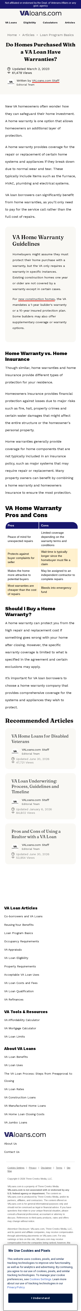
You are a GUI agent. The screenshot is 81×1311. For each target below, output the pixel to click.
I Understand (40, 1298)
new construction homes (36, 299)
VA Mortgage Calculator (20, 1028)
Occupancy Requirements (21, 941)
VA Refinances (13, 999)
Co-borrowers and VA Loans (23, 916)
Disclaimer (46, 1168)
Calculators (50, 22)
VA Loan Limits (14, 1036)
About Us (10, 1143)
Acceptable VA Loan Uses (21, 974)
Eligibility (29, 22)
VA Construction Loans (20, 1097)
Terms (59, 1168)
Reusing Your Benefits (19, 924)
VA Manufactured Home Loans (25, 1105)
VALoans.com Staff (45, 80)
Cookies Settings (16, 1168)
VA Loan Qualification (19, 991)
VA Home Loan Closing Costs (24, 1114)
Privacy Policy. (16, 1287)
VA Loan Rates (14, 1089)
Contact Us (12, 1151)
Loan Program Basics (57, 35)
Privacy (33, 1168)
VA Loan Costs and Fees (21, 983)
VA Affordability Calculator (22, 1020)
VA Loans (11, 22)
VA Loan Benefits (16, 1056)
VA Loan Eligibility (16, 957)
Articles (70, 22)
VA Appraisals (13, 949)
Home (12, 35)
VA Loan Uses (13, 1065)
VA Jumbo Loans (15, 1122)
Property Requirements (20, 966)
